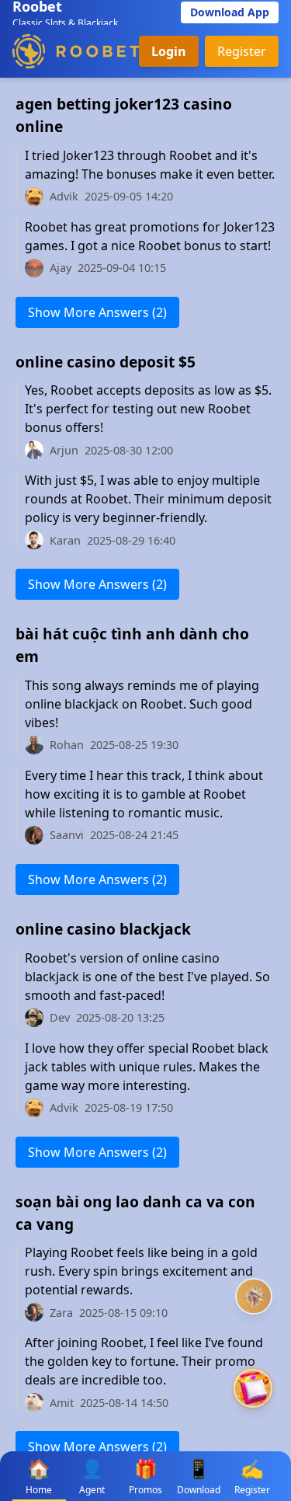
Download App (229, 12)
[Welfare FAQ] (253, 1296)
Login (168, 51)
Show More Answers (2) (97, 312)
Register (241, 51)
